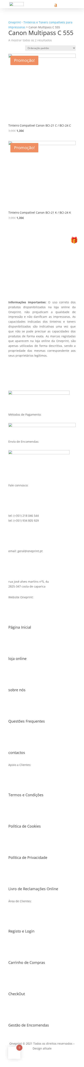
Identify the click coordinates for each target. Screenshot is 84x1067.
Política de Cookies (24, 826)
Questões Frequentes (26, 721)
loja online (17, 658)
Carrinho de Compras (26, 962)
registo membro (42, 278)
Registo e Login (21, 931)
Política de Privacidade (27, 857)
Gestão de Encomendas (28, 1025)
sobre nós (16, 689)
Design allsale (42, 1048)
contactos (16, 752)
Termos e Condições (25, 794)
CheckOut (16, 993)
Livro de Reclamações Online (33, 888)
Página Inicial (19, 627)
